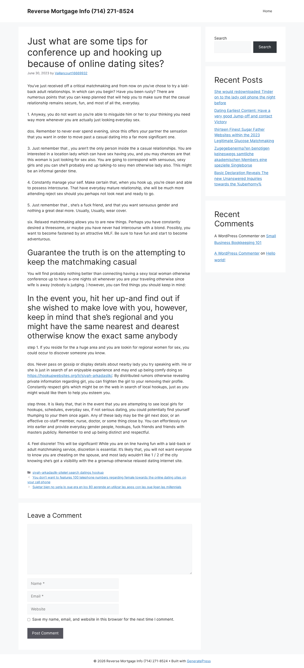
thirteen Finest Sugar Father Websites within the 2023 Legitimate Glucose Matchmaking (244, 135)
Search (220, 38)
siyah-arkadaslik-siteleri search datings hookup (68, 472)
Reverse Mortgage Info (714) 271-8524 (80, 11)
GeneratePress (199, 661)
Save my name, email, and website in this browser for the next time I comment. (103, 619)
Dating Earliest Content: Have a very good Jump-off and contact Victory (243, 116)
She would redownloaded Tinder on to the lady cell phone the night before (244, 97)
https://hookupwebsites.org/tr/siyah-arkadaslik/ (69, 375)
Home (267, 11)
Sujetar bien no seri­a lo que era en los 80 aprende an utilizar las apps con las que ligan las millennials (106, 487)
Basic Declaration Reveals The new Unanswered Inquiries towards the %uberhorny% (241, 178)
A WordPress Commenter (236, 253)
